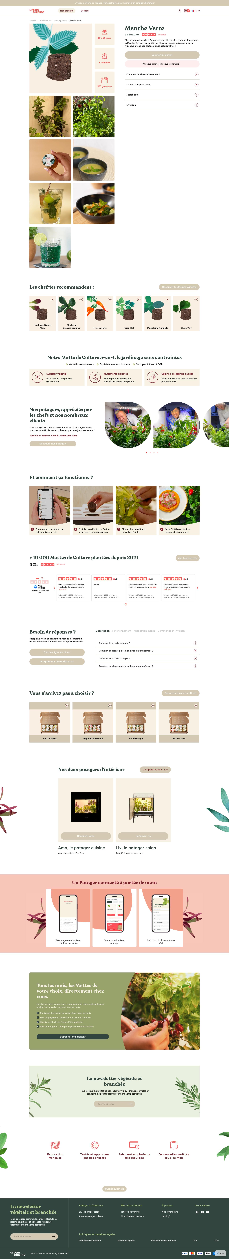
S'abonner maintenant (73, 1036)
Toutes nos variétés (130, 1211)
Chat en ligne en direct (57, 652)
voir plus (62, 589)
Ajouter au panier (162, 54)
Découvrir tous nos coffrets (180, 693)
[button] (195, 10)
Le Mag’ (166, 1216)
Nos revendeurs (170, 1211)
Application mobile (144, 630)
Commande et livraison (171, 630)
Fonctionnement (121, 630)
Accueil (33, 20)
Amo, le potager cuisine (91, 1216)
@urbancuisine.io (114, 1188)
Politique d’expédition (90, 1240)
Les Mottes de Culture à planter (54, 20)
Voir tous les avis (187, 558)
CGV (195, 1240)
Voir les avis (162, 34)
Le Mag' (85, 10)
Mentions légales (126, 1240)
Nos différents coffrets (132, 1216)
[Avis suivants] (197, 588)
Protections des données (163, 1240)
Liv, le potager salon (89, 1211)
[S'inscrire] (130, 1104)
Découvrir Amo (85, 836)
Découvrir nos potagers (53, 443)
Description (103, 630)
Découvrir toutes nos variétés (179, 287)
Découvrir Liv (143, 836)
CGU (216, 1240)
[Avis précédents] (54, 588)
